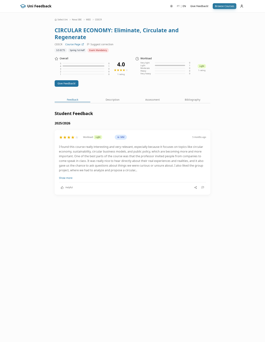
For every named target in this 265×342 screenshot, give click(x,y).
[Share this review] (195, 187)
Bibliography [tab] (192, 99)
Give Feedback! (199, 6)
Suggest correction (101, 44)
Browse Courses (224, 6)
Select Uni (63, 19)
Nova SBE (77, 19)
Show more (65, 178)
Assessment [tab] (152, 99)
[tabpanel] (132, 155)
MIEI (88, 19)
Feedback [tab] (72, 99)
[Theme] (171, 6)
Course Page (72, 44)
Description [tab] (113, 99)
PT (178, 6)
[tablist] (132, 100)
